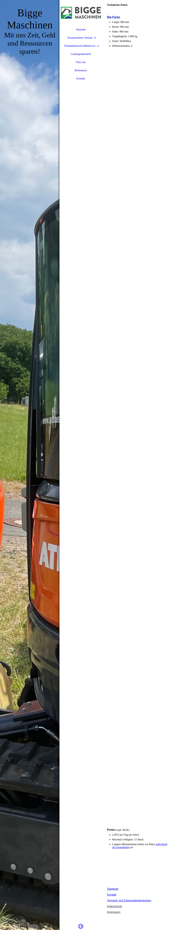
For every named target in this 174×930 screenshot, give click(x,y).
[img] (29, 465)
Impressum (113, 912)
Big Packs (113, 17)
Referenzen (81, 70)
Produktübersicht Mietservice (79, 45)
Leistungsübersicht (81, 54)
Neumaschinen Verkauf (79, 37)
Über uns (81, 62)
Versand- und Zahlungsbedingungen (129, 900)
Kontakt (80, 78)
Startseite (81, 29)
